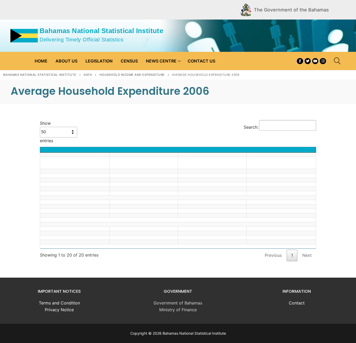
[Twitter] (308, 61)
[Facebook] (300, 61)
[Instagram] (323, 61)
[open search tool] (337, 61)
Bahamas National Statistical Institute (101, 31)
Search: (251, 127)
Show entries (46, 132)
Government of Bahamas (178, 302)
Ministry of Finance (178, 309)
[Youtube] (315, 61)
